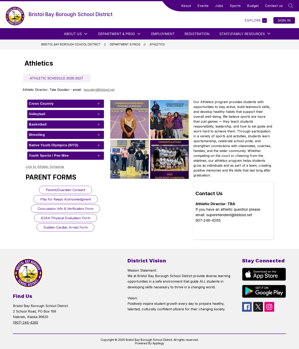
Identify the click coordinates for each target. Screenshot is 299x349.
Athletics (157, 44)
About (186, 6)
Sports (235, 6)
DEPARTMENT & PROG (116, 34)
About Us (73, 34)
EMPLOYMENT (163, 34)
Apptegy (158, 343)
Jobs (219, 6)
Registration (197, 34)
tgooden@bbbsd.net (99, 90)
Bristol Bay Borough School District (71, 44)
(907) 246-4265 (25, 322)
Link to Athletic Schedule (45, 167)
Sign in (284, 20)
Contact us (274, 6)
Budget (253, 6)
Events (203, 6)
